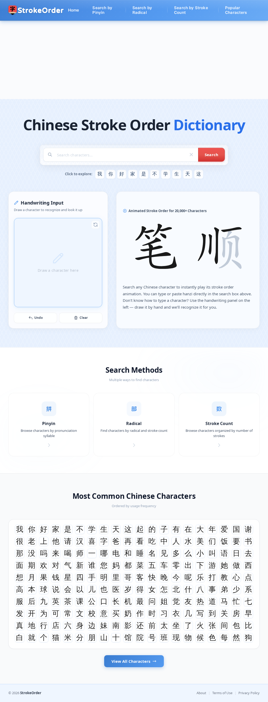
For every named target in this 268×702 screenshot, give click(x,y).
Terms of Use (222, 692)
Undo (38, 317)
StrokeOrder (30, 692)
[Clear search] (191, 154)
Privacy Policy (249, 692)
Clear (84, 317)
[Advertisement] (134, 60)
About (201, 692)
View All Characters (130, 661)
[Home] (36, 10)
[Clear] (95, 224)
